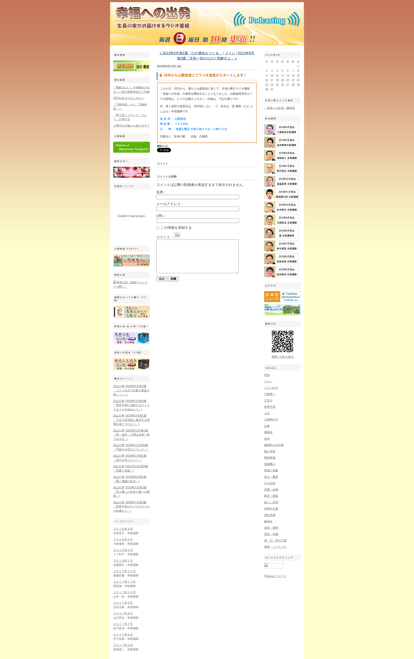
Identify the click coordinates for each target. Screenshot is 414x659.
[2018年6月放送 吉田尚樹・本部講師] (281, 263)
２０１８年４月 (123, 528)
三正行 (268, 400)
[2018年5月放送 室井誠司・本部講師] (281, 276)
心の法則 (269, 483)
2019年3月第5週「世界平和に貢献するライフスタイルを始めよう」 (131, 405)
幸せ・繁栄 (271, 477)
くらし (268, 381)
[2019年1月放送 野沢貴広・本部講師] (281, 172)
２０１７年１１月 (124, 581)
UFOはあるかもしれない (128, 98)
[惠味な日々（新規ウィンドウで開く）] (131, 176)
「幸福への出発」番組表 (279, 108)
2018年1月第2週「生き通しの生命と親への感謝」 (131, 491)
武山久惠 (118, 386)
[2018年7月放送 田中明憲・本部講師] (281, 250)
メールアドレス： (170, 204)
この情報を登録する (176, 227)
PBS (267, 375)
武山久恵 (118, 415)
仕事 (267, 426)
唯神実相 (269, 457)
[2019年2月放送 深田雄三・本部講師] (281, 159)
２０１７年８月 (123, 613)
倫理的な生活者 (274, 445)
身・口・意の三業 (275, 540)
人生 (267, 413)
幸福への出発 (207, 24)
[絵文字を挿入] (177, 237)
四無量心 (269, 464)
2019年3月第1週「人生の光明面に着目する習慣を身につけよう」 (131, 420)
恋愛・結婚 (271, 489)
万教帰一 (269, 394)
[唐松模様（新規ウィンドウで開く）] (131, 70)
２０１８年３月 (123, 539)
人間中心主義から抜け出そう (131, 125)
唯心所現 (269, 451)
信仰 (267, 438)
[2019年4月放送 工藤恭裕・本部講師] (281, 133)
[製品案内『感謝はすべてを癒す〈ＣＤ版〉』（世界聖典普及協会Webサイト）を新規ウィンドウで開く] (131, 317)
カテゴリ (270, 367)
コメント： (165, 237)
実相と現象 (271, 470)
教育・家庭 (271, 495)
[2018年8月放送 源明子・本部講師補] (281, 237)
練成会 (268, 521)
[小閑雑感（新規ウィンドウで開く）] (131, 151)
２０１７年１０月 (124, 592)
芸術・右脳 (271, 534)
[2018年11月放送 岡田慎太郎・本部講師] (281, 198)
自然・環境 (271, 527)
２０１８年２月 (123, 550)
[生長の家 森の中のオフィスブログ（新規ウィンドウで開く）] (282, 314)
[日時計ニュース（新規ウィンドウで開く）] (282, 301)
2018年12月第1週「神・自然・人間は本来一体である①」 (131, 435)
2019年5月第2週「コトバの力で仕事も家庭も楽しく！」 (131, 390)
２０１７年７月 (123, 624)
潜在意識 (269, 515)
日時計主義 (271, 508)
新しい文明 (271, 502)
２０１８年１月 (123, 560)
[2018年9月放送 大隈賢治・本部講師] (281, 224)
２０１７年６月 (123, 634)
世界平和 (269, 406)
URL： (161, 216)
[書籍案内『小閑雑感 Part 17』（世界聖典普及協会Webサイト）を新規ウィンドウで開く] (131, 265)
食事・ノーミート (275, 546)
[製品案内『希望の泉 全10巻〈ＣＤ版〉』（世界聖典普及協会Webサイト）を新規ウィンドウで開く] (131, 343)
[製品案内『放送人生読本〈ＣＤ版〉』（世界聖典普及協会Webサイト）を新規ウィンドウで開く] (131, 369)
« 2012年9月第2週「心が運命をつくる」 (191, 53)
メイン (230, 53)
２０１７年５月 (123, 645)
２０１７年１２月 (124, 571)
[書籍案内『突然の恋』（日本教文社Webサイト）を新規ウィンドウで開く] (131, 286)
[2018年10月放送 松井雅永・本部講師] (281, 211)
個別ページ (162, 146)
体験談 (268, 432)
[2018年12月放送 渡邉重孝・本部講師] (281, 185)
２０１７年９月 (123, 602)
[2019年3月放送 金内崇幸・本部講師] (281, 146)
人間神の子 (271, 419)
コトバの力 (271, 387)
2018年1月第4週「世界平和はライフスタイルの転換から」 (131, 506)
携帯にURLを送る (282, 356)
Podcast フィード (275, 576)
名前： (161, 192)
